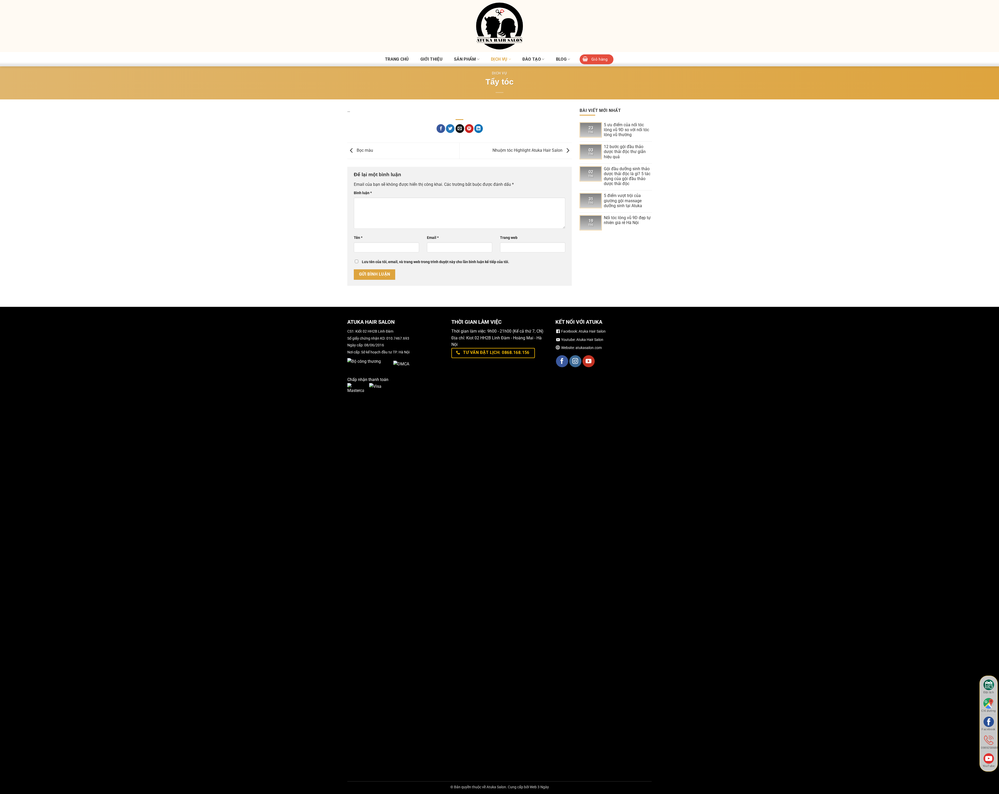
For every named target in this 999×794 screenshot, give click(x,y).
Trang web (508, 238)
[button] (596, 59)
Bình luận (363, 193)
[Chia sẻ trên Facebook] (441, 128)
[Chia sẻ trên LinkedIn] (478, 128)
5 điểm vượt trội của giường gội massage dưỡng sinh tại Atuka (623, 200)
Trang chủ (397, 59)
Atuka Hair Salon (592, 331)
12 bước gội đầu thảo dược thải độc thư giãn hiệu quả (625, 151)
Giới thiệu (431, 59)
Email (433, 238)
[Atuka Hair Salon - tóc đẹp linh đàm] (499, 26)
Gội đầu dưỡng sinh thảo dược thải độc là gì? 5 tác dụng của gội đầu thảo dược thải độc (627, 176)
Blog (561, 59)
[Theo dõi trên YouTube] (588, 361)
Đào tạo (531, 59)
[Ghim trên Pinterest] (469, 128)
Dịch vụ (499, 59)
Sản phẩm (465, 59)
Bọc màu (364, 150)
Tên (358, 238)
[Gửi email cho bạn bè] (460, 128)
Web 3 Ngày (539, 787)
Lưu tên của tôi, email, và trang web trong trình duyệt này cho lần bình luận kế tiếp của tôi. (435, 262)
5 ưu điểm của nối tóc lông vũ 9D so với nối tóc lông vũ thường (626, 129)
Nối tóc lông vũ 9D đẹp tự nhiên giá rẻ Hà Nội (627, 220)
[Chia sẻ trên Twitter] (450, 128)
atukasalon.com (588, 348)
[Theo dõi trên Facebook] (562, 361)
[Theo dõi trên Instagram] (575, 361)
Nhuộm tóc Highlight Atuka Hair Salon (527, 150)
